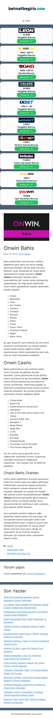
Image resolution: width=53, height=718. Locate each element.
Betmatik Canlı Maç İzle (18, 553)
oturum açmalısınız (35, 573)
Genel (10, 546)
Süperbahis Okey (15, 550)
